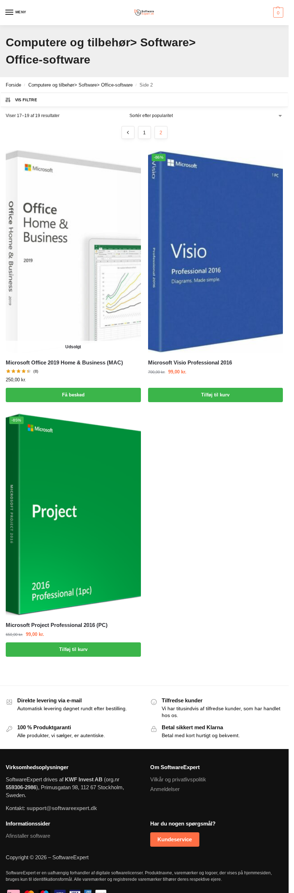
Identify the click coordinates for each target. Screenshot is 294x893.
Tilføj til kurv (215, 394)
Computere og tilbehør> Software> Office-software (80, 85)
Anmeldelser (165, 789)
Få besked (73, 394)
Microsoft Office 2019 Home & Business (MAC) (64, 362)
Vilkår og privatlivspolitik (178, 779)
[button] (277, 13)
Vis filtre (26, 100)
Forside (13, 85)
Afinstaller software (28, 836)
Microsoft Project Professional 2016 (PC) (57, 625)
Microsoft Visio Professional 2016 (190, 362)
